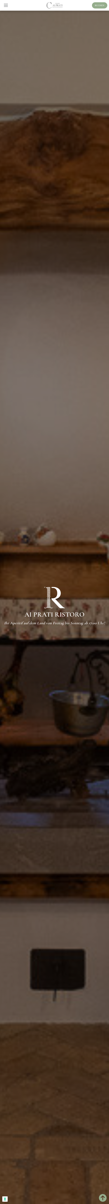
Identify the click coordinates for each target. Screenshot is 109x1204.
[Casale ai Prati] (54, 5)
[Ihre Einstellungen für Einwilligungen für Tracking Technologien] (5, 1199)
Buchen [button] (99, 5)
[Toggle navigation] (6, 5)
